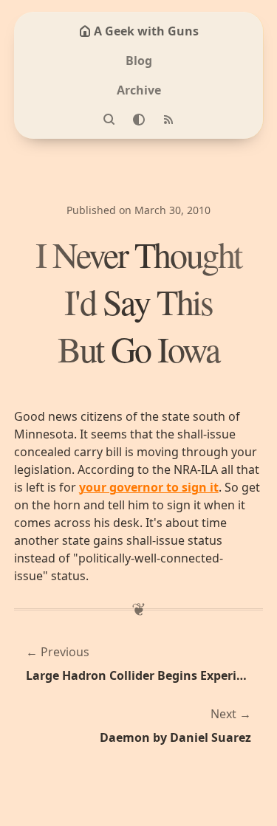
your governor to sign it (149, 487)
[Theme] (139, 119)
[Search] (109, 119)
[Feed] (168, 119)
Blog (139, 60)
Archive (139, 90)
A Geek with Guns (146, 31)
